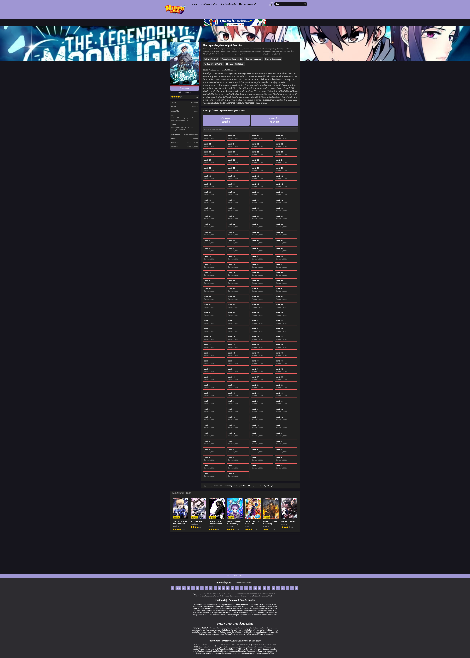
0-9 (178, 588)
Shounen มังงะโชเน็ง (234, 63)
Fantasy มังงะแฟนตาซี (213, 63)
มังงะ (229, 576)
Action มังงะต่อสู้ (211, 58)
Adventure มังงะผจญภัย (232, 58)
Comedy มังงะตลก (254, 58)
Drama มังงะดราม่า (273, 58)
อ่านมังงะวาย (238, 576)
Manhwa (195, 107)
